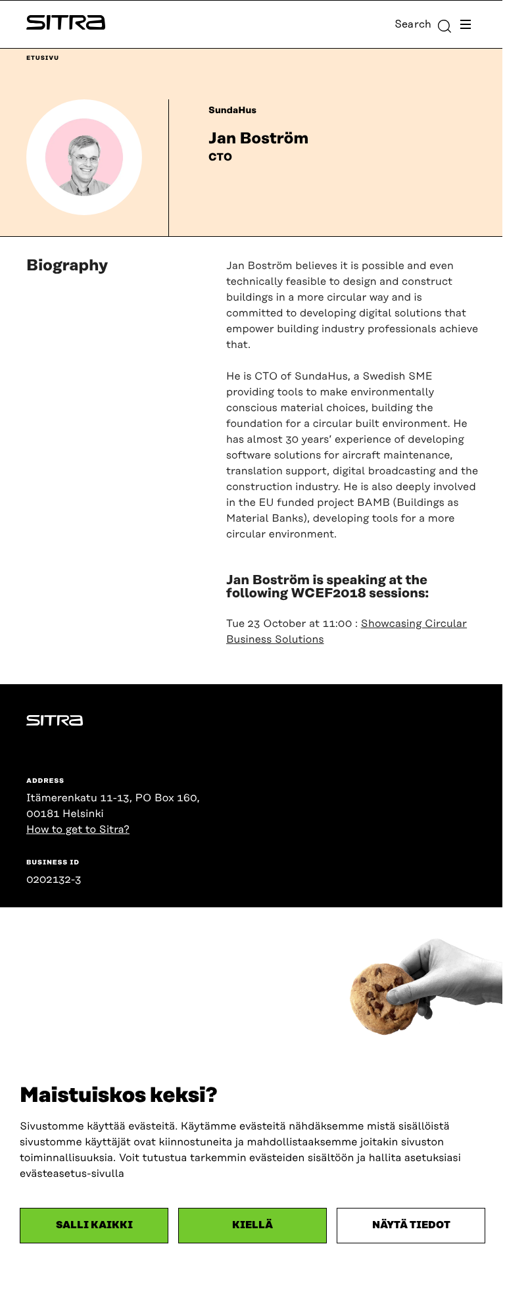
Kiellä (252, 1225)
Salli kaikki (94, 1225)
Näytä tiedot (411, 1225)
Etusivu (42, 58)
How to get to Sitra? (78, 829)
